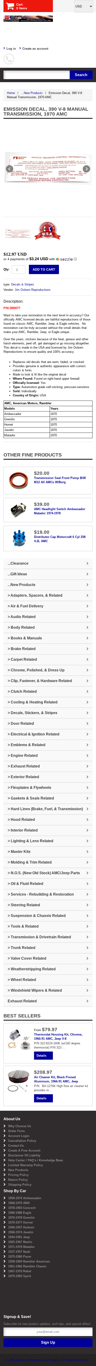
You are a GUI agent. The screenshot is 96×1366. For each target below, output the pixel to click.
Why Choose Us (19, 1126)
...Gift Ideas (17, 574)
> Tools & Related (23, 926)
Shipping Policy (19, 1184)
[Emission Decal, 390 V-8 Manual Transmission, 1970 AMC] (48, 169)
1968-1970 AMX (19, 1203)
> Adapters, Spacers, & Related (35, 595)
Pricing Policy (18, 1175)
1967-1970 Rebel (19, 1271)
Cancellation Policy (22, 1141)
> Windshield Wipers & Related (35, 990)
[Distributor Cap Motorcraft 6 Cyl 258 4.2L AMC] (19, 538)
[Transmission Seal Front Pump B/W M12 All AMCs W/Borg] (19, 480)
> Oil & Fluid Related (25, 884)
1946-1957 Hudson (21, 1227)
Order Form (16, 1131)
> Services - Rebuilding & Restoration (41, 894)
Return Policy (18, 1179)
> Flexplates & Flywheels (29, 788)
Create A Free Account (24, 1150)
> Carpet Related (22, 659)
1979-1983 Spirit (19, 1276)
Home (11, 93)
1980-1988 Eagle (19, 1212)
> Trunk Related (21, 948)
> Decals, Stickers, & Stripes (32, 713)
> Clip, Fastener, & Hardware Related (40, 681)
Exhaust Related (22, 1001)
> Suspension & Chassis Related (37, 916)
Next (86, 169)
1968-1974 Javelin (20, 1232)
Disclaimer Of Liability (24, 1155)
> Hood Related (21, 820)
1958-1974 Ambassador (24, 1198)
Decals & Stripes (22, 284)
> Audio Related (22, 617)
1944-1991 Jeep (19, 1237)
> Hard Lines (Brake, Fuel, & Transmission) (45, 809)
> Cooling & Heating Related (33, 702)
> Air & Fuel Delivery (25, 606)
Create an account (35, 48)
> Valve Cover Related (27, 958)
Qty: (6, 269)
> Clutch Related (22, 691)
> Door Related (21, 723)
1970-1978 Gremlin (21, 1217)
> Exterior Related (23, 777)
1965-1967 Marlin (20, 1242)
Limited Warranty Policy (25, 1165)
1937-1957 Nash (19, 1251)
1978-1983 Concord (21, 1208)
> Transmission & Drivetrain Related (39, 937)
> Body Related (21, 627)
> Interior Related (23, 830)
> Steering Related (24, 905)
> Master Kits (19, 852)
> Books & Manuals (25, 638)
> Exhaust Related (24, 766)
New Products (18, 1170)
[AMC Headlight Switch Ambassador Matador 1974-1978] (19, 509)
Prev (9, 169)
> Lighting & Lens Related (30, 841)
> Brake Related (22, 649)
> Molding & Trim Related (30, 862)
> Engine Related (23, 755)
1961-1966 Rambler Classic (27, 1266)
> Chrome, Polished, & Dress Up (36, 670)
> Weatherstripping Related (32, 969)
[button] (48, 259)
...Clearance (18, 563)
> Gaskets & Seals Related (31, 798)
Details (41, 1055)
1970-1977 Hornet (20, 1222)
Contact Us (16, 1145)
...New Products (32, 93)
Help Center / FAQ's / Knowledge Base (35, 1160)
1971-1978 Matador (21, 1247)
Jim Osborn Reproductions (33, 289)
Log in (11, 48)
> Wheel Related (22, 980)
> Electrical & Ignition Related (33, 734)
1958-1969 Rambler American (29, 1261)
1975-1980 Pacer (19, 1256)
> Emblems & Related (26, 745)
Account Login (18, 1136)
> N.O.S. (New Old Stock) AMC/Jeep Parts (44, 873)
